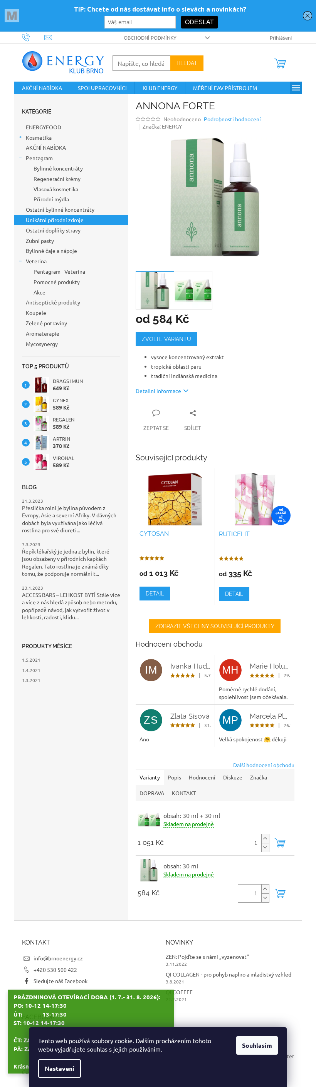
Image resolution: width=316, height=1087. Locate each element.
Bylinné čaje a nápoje (51, 250)
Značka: (162, 126)
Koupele (36, 312)
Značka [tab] (258, 777)
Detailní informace (158, 390)
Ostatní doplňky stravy (53, 230)
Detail (155, 593)
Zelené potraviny (46, 322)
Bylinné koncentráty (58, 168)
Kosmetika (39, 137)
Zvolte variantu (166, 339)
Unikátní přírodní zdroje (55, 219)
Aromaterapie (43, 333)
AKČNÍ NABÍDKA (46, 147)
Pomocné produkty (57, 281)
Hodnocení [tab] (202, 777)
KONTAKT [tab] (184, 792)
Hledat (186, 63)
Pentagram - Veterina (59, 271)
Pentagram (39, 157)
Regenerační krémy (57, 178)
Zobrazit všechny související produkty (214, 626)
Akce (39, 292)
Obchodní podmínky (150, 37)
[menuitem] (42, 88)
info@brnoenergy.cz (58, 958)
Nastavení (59, 1068)
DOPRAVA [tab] (152, 792)
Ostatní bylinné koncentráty (60, 209)
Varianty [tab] (150, 777)
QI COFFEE (179, 991)
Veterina (36, 261)
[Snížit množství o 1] (265, 847)
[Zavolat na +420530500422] (33, 36)
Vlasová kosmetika (56, 189)
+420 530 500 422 (55, 969)
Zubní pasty (40, 240)
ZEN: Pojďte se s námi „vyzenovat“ (207, 956)
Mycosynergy (42, 343)
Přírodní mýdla (51, 199)
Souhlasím (257, 1045)
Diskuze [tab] (232, 777)
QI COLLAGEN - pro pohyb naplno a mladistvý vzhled (228, 974)
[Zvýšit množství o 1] (265, 838)
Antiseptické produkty (53, 302)
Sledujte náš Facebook (60, 980)
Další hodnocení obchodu (263, 764)
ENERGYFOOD (43, 127)
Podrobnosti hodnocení (232, 118)
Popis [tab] (174, 777)
